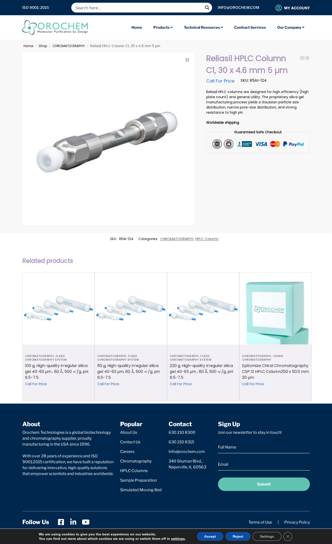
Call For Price (220, 81)
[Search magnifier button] (207, 7)
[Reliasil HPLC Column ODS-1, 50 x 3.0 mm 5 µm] (307, 57)
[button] (187, 60)
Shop (43, 46)
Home (28, 46)
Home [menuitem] (136, 27)
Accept (210, 536)
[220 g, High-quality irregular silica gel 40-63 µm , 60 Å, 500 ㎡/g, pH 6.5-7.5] (203, 308)
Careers (127, 451)
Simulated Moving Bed (141, 490)
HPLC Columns (134, 470)
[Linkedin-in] (73, 522)
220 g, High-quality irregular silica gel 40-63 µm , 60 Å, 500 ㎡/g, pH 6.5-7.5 (201, 371)
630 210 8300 (182, 432)
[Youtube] (85, 522)
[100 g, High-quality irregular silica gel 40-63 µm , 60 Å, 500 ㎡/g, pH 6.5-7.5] (59, 308)
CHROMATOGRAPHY (69, 46)
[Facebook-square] (61, 522)
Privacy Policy (297, 522)
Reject (238, 536)
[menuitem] (163, 27)
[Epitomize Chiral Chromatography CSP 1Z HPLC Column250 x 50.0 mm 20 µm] (276, 308)
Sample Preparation (138, 480)
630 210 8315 (181, 442)
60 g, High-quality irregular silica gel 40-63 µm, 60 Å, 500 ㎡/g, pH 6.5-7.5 (128, 371)
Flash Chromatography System (46, 358)
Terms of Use (260, 522)
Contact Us (130, 442)
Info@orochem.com (187, 451)
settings (178, 539)
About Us (128, 432)
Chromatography (136, 461)
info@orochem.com (238, 7)
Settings (267, 536)
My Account (297, 8)
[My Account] (278, 7)
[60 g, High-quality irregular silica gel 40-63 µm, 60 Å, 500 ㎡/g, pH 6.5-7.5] (131, 308)
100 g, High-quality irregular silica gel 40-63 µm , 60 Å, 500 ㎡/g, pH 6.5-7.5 (56, 371)
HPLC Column (206, 238)
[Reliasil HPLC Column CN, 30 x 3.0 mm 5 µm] (302, 57)
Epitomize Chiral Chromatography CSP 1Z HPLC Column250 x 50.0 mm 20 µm (275, 371)
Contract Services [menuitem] (250, 27)
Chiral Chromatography (262, 358)
